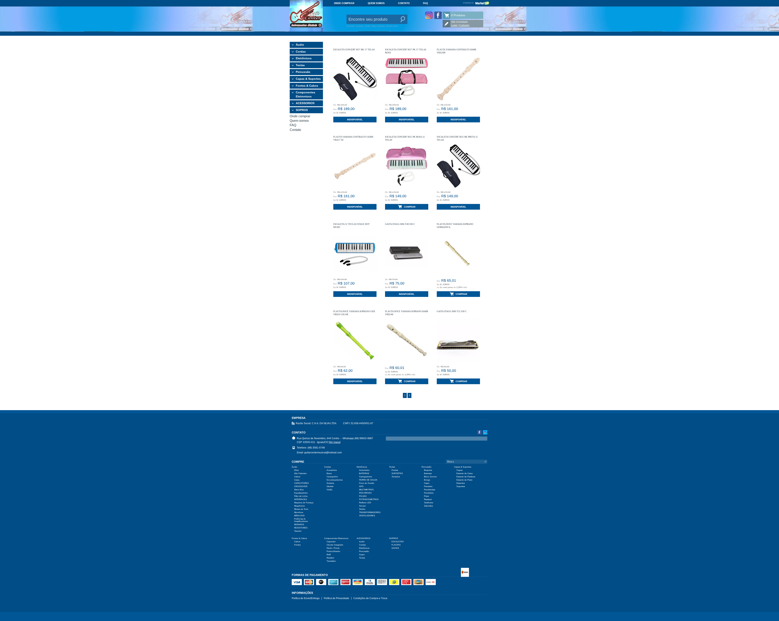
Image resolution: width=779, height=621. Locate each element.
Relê (329, 554)
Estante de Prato (464, 480)
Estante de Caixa (464, 473)
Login (454, 25)
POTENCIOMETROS (369, 499)
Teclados (396, 476)
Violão (329, 489)
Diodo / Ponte (333, 548)
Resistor (330, 558)
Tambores (428, 502)
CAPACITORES (301, 483)
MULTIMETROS (366, 489)
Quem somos (376, 3)
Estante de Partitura (465, 476)
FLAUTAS (396, 545)
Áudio (300, 44)
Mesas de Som (301, 509)
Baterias (428, 473)
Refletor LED (365, 502)
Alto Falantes (300, 473)
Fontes (297, 545)
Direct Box (299, 489)
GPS (361, 486)
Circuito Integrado (335, 545)
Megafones (299, 506)
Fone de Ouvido (366, 483)
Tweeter (297, 531)
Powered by (476, 3)
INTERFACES (300, 499)
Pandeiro (428, 486)
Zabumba (428, 506)
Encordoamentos (335, 480)
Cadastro (464, 25)
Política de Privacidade (336, 598)
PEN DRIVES (365, 493)
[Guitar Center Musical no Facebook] (438, 15)
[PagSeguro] (465, 573)
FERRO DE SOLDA (368, 480)
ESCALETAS (398, 541)
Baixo (329, 473)
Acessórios (332, 470)
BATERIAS (364, 473)
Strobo (362, 509)
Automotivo (364, 470)
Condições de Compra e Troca (370, 598)
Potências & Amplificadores (301, 520)
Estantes (460, 483)
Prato (426, 496)
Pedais (395, 470)
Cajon (426, 483)
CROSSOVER (300, 486)
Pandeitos (429, 493)
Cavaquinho (332, 476)
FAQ (425, 3)
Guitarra (330, 483)
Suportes (460, 486)
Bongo (427, 480)
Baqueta (428, 470)
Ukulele (330, 486)
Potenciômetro (333, 551)
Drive (296, 470)
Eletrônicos (304, 58)
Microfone (298, 512)
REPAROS (299, 524)
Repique (428, 499)
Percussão (303, 71)
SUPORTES (397, 473)
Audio (362, 541)
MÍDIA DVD (299, 515)
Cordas (301, 51)
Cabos (297, 476)
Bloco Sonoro (430, 476)
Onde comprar (344, 3)
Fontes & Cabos (307, 85)
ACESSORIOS (305, 103)
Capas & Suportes (308, 78)
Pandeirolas (429, 489)
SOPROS (302, 110)
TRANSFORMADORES (370, 512)
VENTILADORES (367, 515)
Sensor (362, 506)
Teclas (300, 65)
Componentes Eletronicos (305, 94)
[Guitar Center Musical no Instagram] (429, 15)
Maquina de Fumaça (303, 502)
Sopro (362, 554)
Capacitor (331, 541)
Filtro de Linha (301, 496)
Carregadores (365, 476)
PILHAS (363, 496)
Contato (404, 3)
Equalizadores (301, 493)
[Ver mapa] (334, 442)
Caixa (296, 480)
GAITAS (395, 548)
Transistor (331, 561)
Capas (459, 470)
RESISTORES (301, 528)
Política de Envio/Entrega (306, 598)
